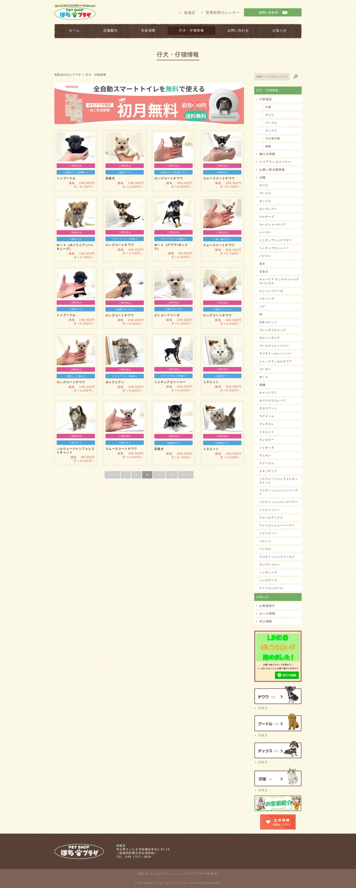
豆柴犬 (263, 271)
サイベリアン (268, 392)
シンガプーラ (268, 580)
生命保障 (148, 30)
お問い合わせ (238, 30)
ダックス (265, 201)
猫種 (262, 384)
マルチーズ (266, 216)
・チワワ (266, 114)
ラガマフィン (268, 408)
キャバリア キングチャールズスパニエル (279, 281)
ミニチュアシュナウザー (275, 240)
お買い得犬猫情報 (272, 169)
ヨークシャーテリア (272, 224)
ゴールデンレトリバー (274, 345)
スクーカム (266, 463)
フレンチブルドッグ (272, 330)
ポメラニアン (268, 208)
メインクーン (268, 533)
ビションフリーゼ (271, 290)
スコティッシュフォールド (277, 556)
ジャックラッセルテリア (275, 361)
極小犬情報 (267, 154)
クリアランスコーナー (275, 161)
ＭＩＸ (263, 377)
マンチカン (266, 424)
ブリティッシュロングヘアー (278, 501)
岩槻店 (189, 13)
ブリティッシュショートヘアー (278, 492)
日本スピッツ (268, 322)
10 (159, 474)
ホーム (74, 30)
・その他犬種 (269, 138)
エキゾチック (268, 471)
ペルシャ (265, 541)
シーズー (265, 232)
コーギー (265, 369)
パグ (262, 306)
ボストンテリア (269, 337)
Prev (112, 474)
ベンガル (265, 548)
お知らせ (279, 30)
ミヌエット (266, 431)
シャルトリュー (269, 509)
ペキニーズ (266, 298)
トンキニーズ (268, 572)
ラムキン (265, 455)
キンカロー (266, 439)
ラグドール (266, 416)
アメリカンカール (271, 588)
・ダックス (268, 130)
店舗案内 (110, 30)
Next (186, 474)
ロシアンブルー (269, 564)
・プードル (268, 122)
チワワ (263, 185)
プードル (265, 193)
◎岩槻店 (265, 99)
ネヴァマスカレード (272, 400)
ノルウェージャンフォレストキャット (278, 480)
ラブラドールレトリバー (275, 353)
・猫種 (265, 146)
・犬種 (265, 107)
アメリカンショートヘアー (277, 525)
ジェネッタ (266, 447)
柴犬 (262, 263)
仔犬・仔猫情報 (191, 30)
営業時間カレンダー (223, 13)
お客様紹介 (267, 605)
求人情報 (265, 621)
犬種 (262, 177)
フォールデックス (271, 517)
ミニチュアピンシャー (274, 248)
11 (172, 474)
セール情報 (267, 613)
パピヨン (265, 255)
